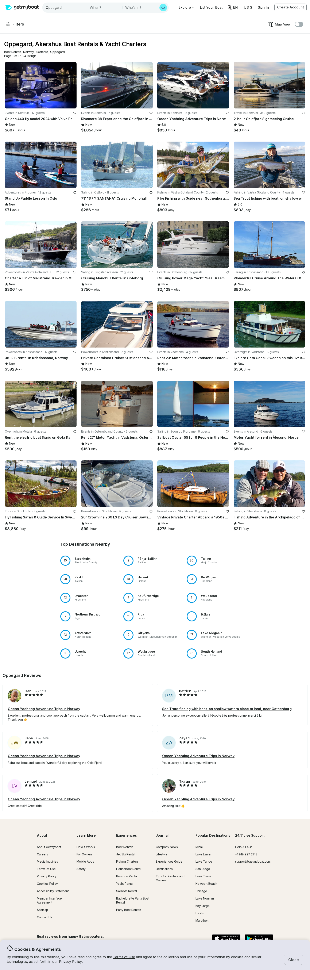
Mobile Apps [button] (85, 861)
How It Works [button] (86, 847)
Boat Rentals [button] (124, 847)
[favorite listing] (75, 113)
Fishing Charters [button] (127, 861)
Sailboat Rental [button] (126, 891)
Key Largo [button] (202, 906)
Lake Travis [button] (203, 876)
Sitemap (42, 910)
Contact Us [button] (44, 917)
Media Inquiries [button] (47, 861)
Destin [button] (199, 913)
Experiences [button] (126, 835)
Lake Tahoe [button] (203, 861)
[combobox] (65, 8)
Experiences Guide (169, 861)
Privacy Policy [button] (70, 961)
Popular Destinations (212, 835)
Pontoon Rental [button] (126, 876)
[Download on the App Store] (226, 939)
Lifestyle (161, 854)
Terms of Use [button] (124, 957)
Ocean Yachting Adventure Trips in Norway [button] (44, 709)
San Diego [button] (202, 869)
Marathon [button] (202, 920)
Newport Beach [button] (206, 883)
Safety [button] (81, 869)
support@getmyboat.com (253, 861)
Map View (283, 24)
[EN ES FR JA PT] (233, 7)
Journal (162, 835)
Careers (42, 854)
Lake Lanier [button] (203, 854)
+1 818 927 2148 (246, 854)
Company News (167, 847)
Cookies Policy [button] (47, 883)
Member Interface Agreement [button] (49, 900)
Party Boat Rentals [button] (129, 910)
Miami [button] (199, 847)
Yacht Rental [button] (124, 883)
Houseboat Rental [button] (128, 869)
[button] (211, 7)
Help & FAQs (243, 847)
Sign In (263, 7)
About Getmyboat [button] (49, 847)
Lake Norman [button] (204, 898)
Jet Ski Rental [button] (125, 854)
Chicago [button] (201, 891)
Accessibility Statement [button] (53, 891)
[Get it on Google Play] (259, 939)
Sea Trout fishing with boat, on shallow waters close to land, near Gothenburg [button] (227, 709)
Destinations (164, 869)
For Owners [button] (85, 854)
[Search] (163, 7)
